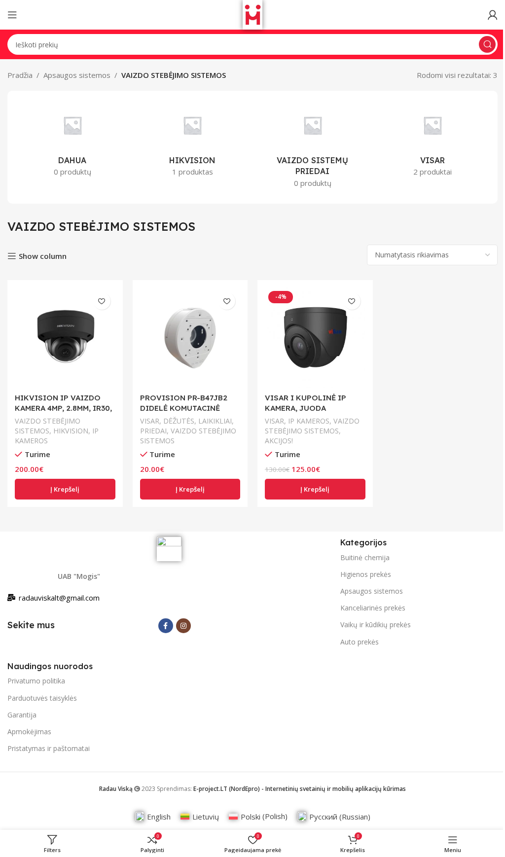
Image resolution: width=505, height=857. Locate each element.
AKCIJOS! (279, 440)
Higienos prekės (365, 574)
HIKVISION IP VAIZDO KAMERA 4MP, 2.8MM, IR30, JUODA (63, 408)
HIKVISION (70, 430)
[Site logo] (252, 14)
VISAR (149, 421)
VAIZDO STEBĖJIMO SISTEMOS (47, 425)
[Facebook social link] (165, 625)
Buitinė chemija (365, 557)
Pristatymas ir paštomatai (48, 748)
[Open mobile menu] (12, 15)
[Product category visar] (433, 141)
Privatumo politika (36, 680)
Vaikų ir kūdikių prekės (375, 624)
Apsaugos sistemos (76, 75)
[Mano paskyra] (493, 15)
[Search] (487, 44)
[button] (65, 489)
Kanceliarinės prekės (372, 607)
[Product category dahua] (72, 141)
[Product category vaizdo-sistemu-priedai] (312, 147)
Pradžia (20, 75)
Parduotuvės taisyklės (42, 698)
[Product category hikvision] (193, 141)
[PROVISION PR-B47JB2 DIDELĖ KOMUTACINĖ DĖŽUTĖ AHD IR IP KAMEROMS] (190, 337)
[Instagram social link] (183, 625)
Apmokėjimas (29, 731)
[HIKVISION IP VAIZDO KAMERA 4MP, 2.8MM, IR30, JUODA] (65, 337)
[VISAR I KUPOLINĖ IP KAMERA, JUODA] (315, 337)
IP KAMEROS (308, 421)
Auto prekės (359, 641)
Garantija (21, 714)
